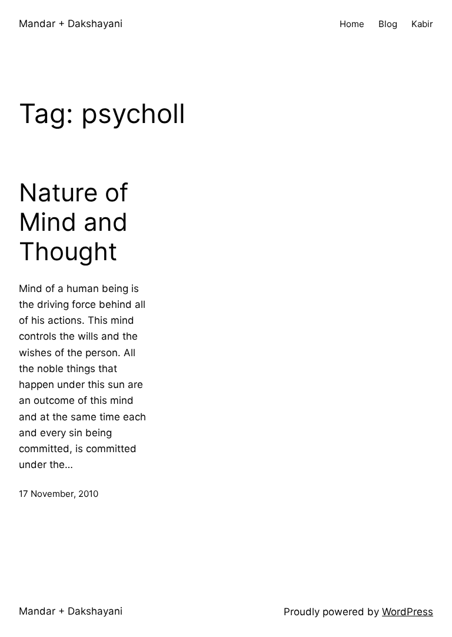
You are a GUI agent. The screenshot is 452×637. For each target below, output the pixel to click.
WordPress (407, 612)
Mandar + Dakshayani (70, 23)
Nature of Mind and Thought (73, 222)
